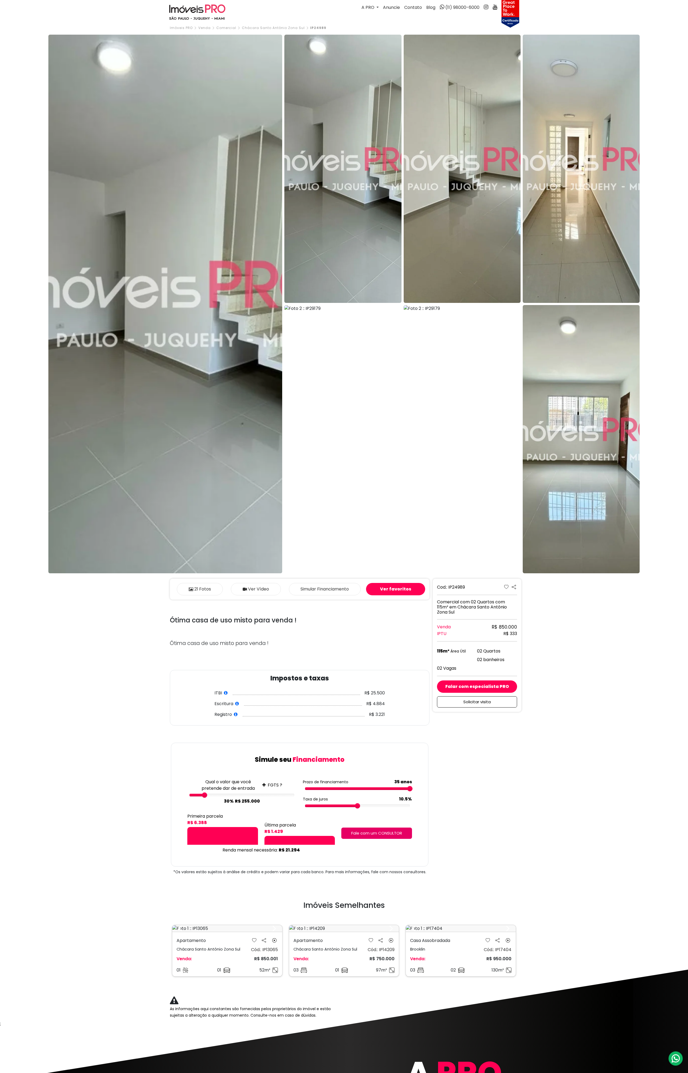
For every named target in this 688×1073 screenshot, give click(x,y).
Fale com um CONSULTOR (376, 833)
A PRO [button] (368, 7)
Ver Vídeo (258, 589)
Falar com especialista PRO (477, 686)
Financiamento (324, 589)
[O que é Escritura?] (237, 704)
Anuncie (391, 7)
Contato (413, 7)
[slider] (204, 795)
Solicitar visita (477, 702)
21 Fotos (202, 589)
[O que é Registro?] (236, 714)
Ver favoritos (395, 589)
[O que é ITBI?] (226, 693)
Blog (430, 7)
